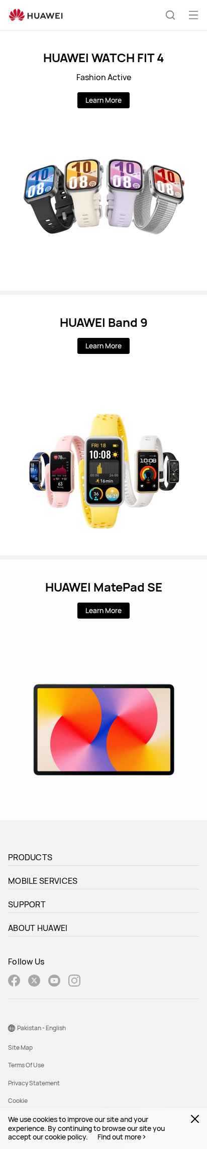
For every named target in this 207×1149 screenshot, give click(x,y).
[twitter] (34, 982)
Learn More (103, 100)
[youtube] (54, 982)
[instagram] (74, 982)
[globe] (11, 1028)
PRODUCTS (30, 857)
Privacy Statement (34, 1083)
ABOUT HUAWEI (38, 928)
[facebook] (14, 982)
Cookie (18, 1100)
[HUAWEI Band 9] (103, 425)
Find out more (119, 1136)
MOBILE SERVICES (43, 881)
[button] (170, 15)
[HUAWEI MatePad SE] (103, 689)
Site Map (20, 1047)
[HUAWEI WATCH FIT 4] (103, 160)
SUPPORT (27, 904)
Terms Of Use (26, 1065)
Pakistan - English (41, 1028)
